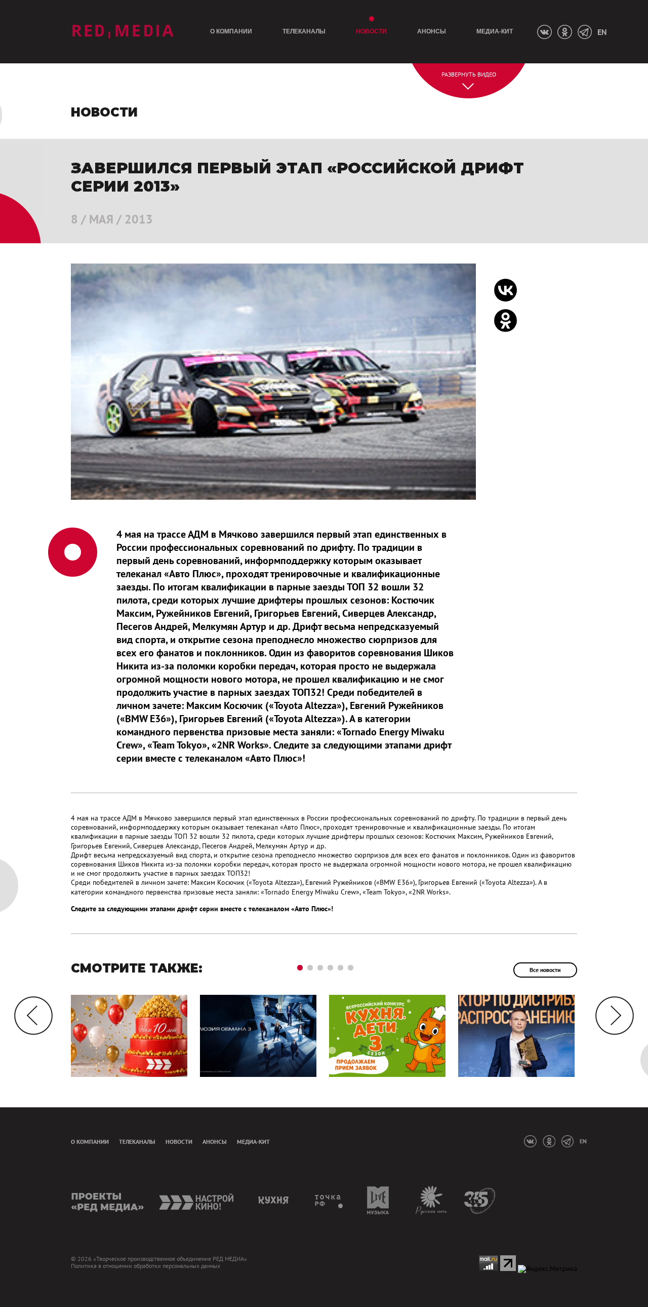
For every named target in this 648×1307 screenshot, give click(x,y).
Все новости (545, 970)
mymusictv (378, 1200)
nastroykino (197, 1200)
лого (123, 31)
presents (107, 1200)
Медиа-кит (494, 31)
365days (480, 1200)
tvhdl (329, 1200)
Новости (371, 31)
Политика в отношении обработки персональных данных (145, 1265)
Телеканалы (304, 31)
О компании (231, 31)
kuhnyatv (275, 1200)
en (601, 32)
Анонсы (431, 31)
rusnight (432, 1200)
